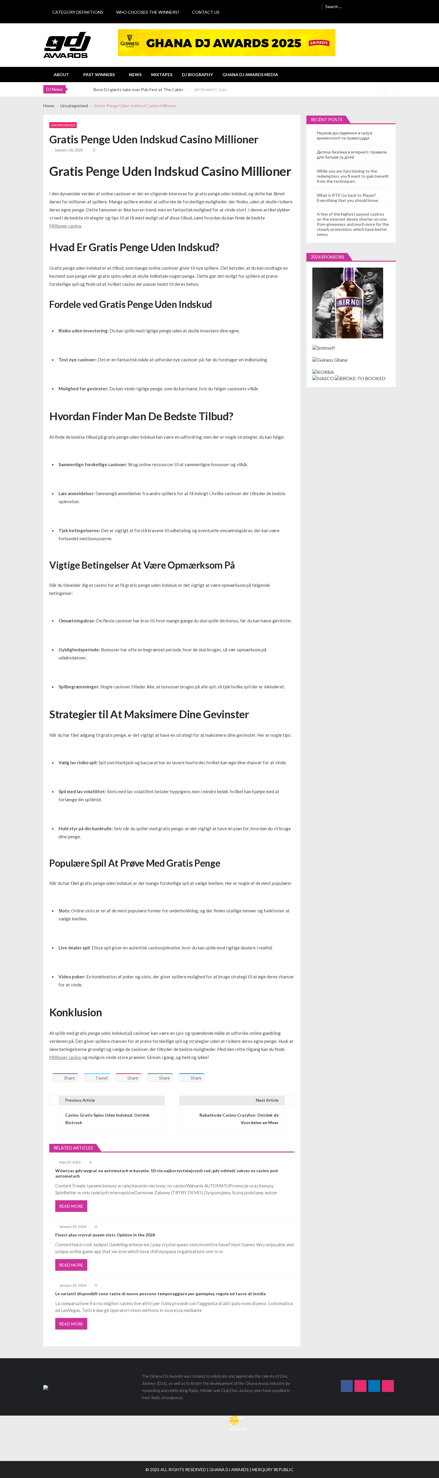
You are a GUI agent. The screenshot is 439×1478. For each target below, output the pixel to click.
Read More (71, 1206)
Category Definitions (77, 12)
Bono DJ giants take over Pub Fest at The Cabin (138, 89)
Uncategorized (63, 125)
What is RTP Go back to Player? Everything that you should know (347, 198)
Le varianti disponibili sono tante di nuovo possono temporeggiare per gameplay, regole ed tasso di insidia (160, 1293)
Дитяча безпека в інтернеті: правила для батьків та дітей (352, 154)
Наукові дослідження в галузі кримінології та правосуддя (344, 135)
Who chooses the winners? (147, 12)
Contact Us (206, 12)
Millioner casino (65, 225)
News (135, 74)
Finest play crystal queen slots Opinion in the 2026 (105, 1234)
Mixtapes (161, 74)
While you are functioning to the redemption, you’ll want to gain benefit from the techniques (353, 176)
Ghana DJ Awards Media (250, 74)
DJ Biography (197, 74)
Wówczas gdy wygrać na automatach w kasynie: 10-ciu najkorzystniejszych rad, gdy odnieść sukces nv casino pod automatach (166, 1173)
